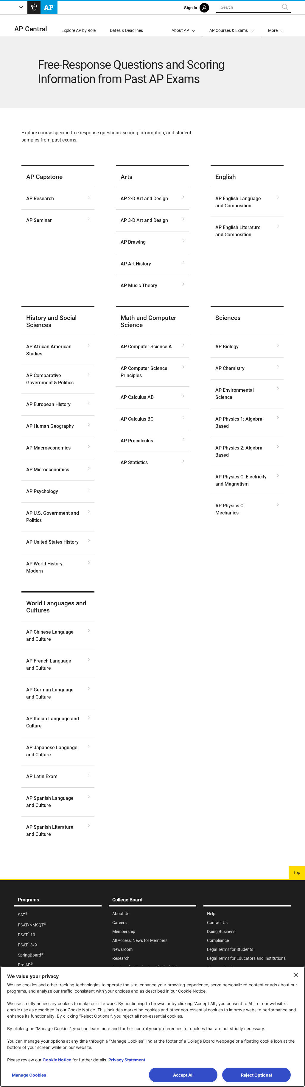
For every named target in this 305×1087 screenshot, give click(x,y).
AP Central (30, 29)
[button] (276, 25)
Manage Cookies (29, 1074)
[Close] (296, 975)
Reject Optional (256, 1074)
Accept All (183, 1074)
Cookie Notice (57, 1059)
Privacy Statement (126, 1059)
